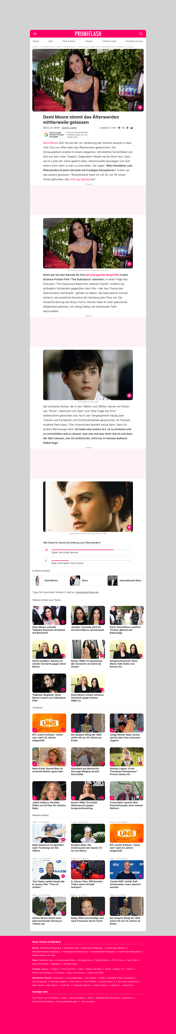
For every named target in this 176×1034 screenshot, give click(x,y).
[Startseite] (88, 34)
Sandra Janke (69, 127)
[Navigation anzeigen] (35, 33)
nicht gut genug (79, 179)
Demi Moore (50, 142)
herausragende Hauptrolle (102, 274)
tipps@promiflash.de (87, 592)
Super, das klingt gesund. (65, 552)
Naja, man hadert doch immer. (67, 563)
